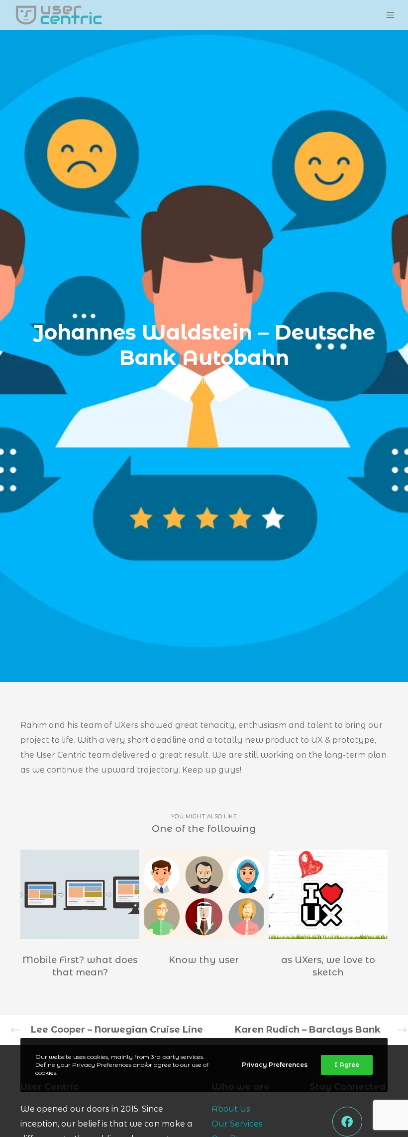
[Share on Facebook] (347, 1122)
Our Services (237, 1124)
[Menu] (384, 15)
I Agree (346, 1064)
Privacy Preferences (274, 1064)
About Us (230, 1109)
